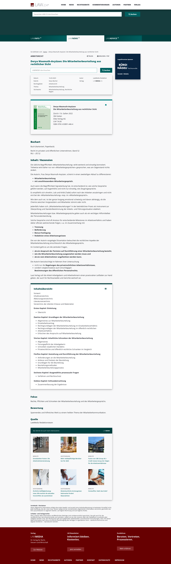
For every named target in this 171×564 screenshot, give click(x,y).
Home (63, 5)
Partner (127, 5)
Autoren (116, 5)
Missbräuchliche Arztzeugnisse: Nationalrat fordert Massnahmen (71, 493)
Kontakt (120, 74)
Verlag (137, 5)
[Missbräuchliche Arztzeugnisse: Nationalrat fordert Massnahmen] (72, 477)
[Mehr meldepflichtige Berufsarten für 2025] (72, 444)
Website (126, 74)
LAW (106, 431)
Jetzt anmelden (75, 549)
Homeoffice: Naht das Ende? (97, 491)
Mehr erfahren (125, 548)
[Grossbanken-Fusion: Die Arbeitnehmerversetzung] (44, 444)
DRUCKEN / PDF (103, 56)
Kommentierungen (101, 5)
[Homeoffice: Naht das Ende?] (99, 477)
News (71, 5)
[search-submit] (132, 14)
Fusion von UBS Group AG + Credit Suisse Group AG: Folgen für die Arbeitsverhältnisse (98, 461)
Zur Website (37, 549)
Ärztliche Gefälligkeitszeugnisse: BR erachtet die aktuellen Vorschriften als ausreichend (43, 493)
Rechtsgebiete (83, 5)
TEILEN (90, 56)
